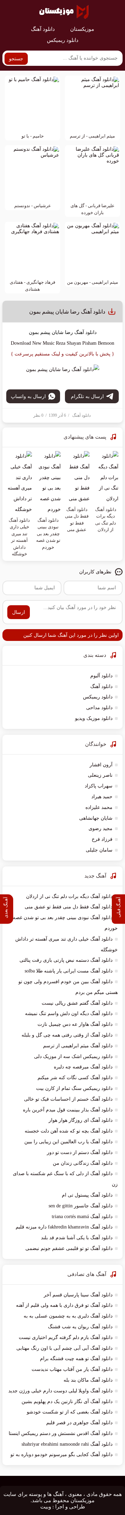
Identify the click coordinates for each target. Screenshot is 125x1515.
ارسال (18, 612)
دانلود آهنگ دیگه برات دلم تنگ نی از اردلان (69, 896)
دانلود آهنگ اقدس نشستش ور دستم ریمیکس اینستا (60, 1433)
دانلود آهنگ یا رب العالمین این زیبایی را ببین (68, 1141)
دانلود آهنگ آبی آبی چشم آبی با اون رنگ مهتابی (64, 1348)
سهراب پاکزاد (98, 786)
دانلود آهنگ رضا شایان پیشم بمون (67, 312)
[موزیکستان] (64, 12)
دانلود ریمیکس (62, 40)
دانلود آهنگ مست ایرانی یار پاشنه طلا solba (68, 971)
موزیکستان (82, 29)
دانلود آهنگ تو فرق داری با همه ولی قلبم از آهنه (64, 1305)
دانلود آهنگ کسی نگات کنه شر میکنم (75, 1077)
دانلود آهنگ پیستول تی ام (87, 1195)
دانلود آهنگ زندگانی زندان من (82, 1163)
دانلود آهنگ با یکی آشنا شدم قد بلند (76, 1237)
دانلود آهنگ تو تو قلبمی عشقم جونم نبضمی (68, 1248)
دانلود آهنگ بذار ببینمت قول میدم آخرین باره (67, 1109)
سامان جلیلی (99, 850)
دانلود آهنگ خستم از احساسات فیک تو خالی (68, 1099)
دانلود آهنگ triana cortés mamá (82, 1216)
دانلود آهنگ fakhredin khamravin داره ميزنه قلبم (64, 1227)
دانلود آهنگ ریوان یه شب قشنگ (80, 1326)
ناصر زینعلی (100, 775)
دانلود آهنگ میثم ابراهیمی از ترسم (77, 1045)
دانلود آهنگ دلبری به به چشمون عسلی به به (68, 1316)
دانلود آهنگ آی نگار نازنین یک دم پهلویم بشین (67, 1401)
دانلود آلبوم (101, 675)
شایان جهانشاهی (95, 818)
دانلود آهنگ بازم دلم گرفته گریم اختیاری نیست (65, 1337)
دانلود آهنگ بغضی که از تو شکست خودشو (69, 1412)
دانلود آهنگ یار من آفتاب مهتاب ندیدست (72, 1369)
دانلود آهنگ (43, 29)
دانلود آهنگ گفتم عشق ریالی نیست (77, 1003)
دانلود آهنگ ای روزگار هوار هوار (80, 1120)
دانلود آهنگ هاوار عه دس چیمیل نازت (75, 1024)
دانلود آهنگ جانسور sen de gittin (80, 1205)
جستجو (16, 58)
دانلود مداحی (99, 707)
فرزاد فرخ (102, 839)
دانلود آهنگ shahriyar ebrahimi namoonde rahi (67, 1444)
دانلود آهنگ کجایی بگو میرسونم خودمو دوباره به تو (61, 1454)
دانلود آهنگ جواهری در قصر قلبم (79, 1422)
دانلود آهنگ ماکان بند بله (88, 1380)
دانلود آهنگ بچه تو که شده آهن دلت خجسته (68, 1131)
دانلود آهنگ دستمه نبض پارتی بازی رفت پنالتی (65, 960)
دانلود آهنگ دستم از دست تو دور (79, 1152)
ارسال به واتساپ (28, 396)
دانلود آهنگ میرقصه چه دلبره (83, 1066)
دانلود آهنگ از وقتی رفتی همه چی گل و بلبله (67, 1035)
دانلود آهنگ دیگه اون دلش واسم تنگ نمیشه (68, 1013)
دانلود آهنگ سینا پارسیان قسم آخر (78, 1294)
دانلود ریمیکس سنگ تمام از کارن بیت (74, 1088)
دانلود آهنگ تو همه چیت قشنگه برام (76, 1358)
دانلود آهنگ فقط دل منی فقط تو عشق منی (68, 906)
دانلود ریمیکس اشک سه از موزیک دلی (73, 1056)
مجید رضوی (100, 828)
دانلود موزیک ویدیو (93, 718)
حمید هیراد (101, 796)
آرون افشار (101, 764)
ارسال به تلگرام (87, 396)
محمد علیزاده (98, 807)
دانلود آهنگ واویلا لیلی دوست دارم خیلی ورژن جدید (60, 1390)
